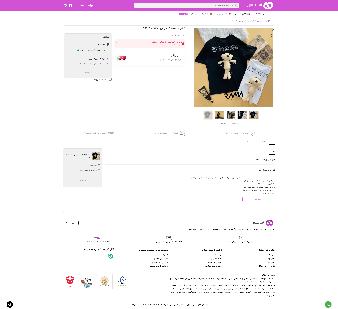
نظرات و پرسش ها (259, 141)
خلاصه (272, 141)
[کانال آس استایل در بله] (110, 256)
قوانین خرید (217, 254)
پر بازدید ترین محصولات (159, 266)
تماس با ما (271, 262)
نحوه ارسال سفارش (215, 262)
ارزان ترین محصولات (160, 254)
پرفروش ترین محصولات (159, 262)
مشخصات (245, 141)
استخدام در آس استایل (267, 266)
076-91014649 (266, 229)
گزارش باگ (271, 258)
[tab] (272, 142)
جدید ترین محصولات (160, 258)
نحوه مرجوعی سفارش (213, 266)
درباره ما (272, 254)
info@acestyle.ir (245, 229)
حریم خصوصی (216, 258)
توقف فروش (261, 21)
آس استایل (271, 21)
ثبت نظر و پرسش (259, 199)
